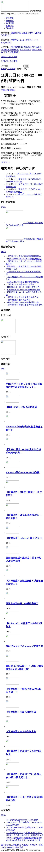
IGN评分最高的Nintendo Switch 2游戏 (22, 820)
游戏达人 (5, 57)
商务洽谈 (33, 845)
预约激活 (10, 28)
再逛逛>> (5, 162)
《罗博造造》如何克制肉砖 (18, 300)
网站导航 (19, 847)
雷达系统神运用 (12, 52)
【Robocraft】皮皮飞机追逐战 (21, 407)
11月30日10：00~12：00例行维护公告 (23, 287)
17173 (3, 69)
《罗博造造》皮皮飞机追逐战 (21, 712)
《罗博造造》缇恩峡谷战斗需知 (20, 284)
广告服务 (24, 845)
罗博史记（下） (32, 40)
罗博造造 (11, 69)
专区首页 (10, 18)
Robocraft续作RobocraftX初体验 (22, 472)
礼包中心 (10, 26)
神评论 (12, 90)
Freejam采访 (6, 42)
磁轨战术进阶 (29, 47)
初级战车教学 (27, 33)
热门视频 (10, 23)
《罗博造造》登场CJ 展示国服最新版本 (24, 256)
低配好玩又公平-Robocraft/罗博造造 (24, 646)
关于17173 (5, 845)
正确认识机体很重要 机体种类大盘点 (23, 282)
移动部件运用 (13, 50)
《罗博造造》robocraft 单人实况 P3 (24, 538)
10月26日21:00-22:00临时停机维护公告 (23, 290)
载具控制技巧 (25, 50)
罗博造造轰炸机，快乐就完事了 (22, 603)
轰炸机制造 (16, 33)
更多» (3, 207)
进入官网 (13, 57)
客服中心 (10, 847)
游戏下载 (13, 61)
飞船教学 (38, 33)
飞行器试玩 (6, 35)
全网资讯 (10, 21)
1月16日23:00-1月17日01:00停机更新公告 (24, 259)
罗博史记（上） (18, 40)
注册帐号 (5, 61)
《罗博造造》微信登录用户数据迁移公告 (24, 305)
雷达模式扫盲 (17, 47)
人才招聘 (15, 845)
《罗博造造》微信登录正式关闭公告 (22, 297)
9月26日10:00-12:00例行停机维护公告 (23, 302)
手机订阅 (5, 90)
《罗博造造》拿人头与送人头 (21, 731)
